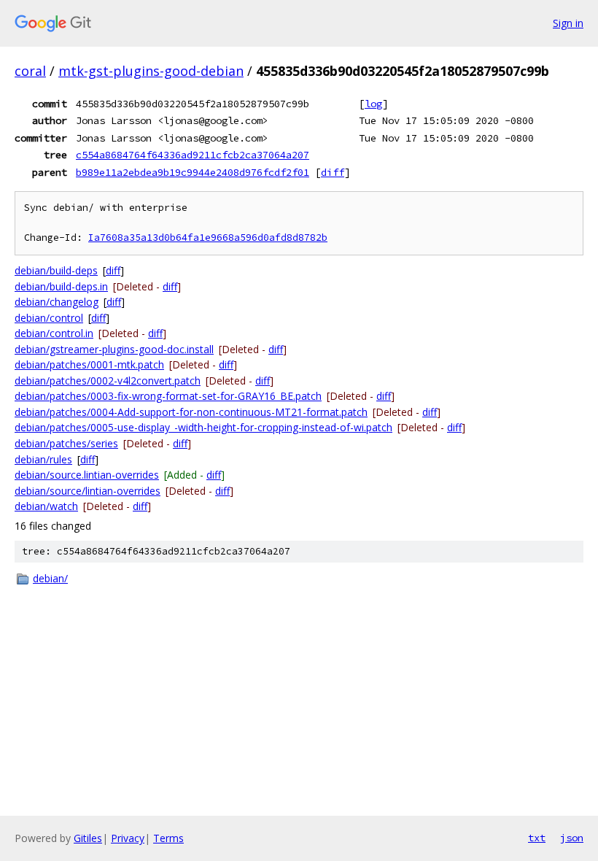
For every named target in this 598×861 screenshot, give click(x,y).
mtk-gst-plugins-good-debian (151, 71)
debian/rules (43, 459)
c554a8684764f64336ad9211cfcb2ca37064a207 (192, 154)
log (373, 103)
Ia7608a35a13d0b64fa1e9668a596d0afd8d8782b (207, 237)
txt (536, 837)
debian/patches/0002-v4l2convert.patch (108, 380)
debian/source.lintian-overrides (87, 475)
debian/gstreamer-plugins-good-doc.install (114, 349)
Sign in (568, 23)
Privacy (127, 838)
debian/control (49, 318)
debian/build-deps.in (61, 286)
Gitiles (88, 838)
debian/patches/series (66, 443)
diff (332, 172)
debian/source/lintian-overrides (87, 491)
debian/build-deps (56, 270)
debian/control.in (54, 333)
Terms (168, 838)
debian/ (50, 578)
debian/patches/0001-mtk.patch (89, 364)
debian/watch (46, 506)
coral (30, 71)
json (571, 837)
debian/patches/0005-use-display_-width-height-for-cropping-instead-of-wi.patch (203, 427)
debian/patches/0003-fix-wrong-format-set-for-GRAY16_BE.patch (168, 396)
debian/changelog (56, 302)
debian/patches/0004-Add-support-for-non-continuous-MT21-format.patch (191, 412)
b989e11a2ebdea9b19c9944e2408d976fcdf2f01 (192, 172)
